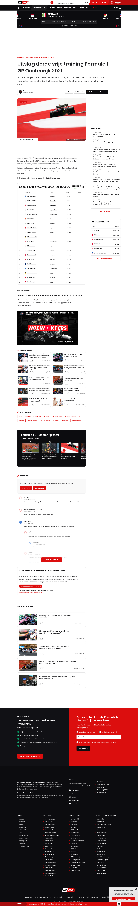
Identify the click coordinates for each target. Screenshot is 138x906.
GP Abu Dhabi (75, 870)
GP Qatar (74, 868)
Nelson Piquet (101, 865)
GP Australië (75, 819)
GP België (74, 843)
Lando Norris (49, 822)
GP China (74, 822)
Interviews (84, 8)
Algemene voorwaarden (43, 897)
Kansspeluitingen (107, 897)
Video (75, 8)
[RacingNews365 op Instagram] (93, 2)
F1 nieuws (21, 420)
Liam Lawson (49, 868)
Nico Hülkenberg (50, 862)
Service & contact (103, 784)
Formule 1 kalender (30, 793)
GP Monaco (75, 832)
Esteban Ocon (50, 849)
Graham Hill (100, 862)
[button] (33, 17)
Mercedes (65, 420)
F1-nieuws (27, 8)
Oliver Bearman (50, 870)
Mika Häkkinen (101, 841)
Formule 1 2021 (57, 416)
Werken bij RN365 (102, 790)
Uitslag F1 (56, 420)
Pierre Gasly (29, 171)
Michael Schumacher (104, 824)
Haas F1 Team (23, 838)
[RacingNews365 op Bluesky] (102, 2)
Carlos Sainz (49, 843)
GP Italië (73, 851)
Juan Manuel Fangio (103, 857)
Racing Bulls (23, 841)
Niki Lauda (100, 849)
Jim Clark (100, 846)
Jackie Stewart (101, 838)
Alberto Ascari (101, 827)
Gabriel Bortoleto (50, 876)
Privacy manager (92, 897)
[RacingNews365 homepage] (18, 7)
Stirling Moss (101, 854)
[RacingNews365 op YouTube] (105, 2)
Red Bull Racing (32, 420)
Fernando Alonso (50, 832)
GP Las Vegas (75, 865)
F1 (79, 416)
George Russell (50, 824)
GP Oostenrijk (75, 838)
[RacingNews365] (23, 2)
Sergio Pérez (49, 846)
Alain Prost (100, 822)
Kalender (51, 8)
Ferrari (21, 824)
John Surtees (101, 870)
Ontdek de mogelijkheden (30, 756)
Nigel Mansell (101, 851)
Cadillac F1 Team (24, 846)
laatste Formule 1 (26, 782)
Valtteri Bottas (50, 851)
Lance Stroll (49, 859)
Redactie (26, 90)
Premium (94, 8)
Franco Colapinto (51, 873)
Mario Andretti (101, 873)
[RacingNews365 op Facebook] (96, 2)
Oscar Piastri (49, 841)
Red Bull (21, 819)
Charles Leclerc (50, 827)
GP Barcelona (75, 835)
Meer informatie (70, 26)
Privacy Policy (58, 897)
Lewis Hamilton (76, 420)
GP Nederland (75, 849)
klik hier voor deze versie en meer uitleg (30, 592)
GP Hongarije (75, 846)
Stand (59, 8)
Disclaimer (28, 897)
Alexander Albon (50, 865)
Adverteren (100, 787)
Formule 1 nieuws (70, 416)
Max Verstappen (39, 8)
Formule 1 (47, 416)
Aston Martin (23, 835)
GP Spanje (74, 854)
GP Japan (74, 824)
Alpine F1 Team (24, 830)
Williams (22, 843)
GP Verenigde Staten (78, 862)
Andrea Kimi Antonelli (52, 835)
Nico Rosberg (101, 819)
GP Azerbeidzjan (76, 857)
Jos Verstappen (102, 843)
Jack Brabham (101, 868)
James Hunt (101, 835)
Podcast (67, 8)
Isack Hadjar (49, 838)
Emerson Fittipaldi (102, 859)
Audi (20, 832)
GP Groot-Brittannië (77, 841)
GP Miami (74, 827)
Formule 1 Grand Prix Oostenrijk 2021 (35, 58)
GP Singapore (75, 859)
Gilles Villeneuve (102, 832)
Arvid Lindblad (49, 854)
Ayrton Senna (101, 830)
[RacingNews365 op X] (99, 2)
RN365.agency (101, 792)
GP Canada (74, 830)
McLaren (20, 174)
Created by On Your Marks (75, 897)
